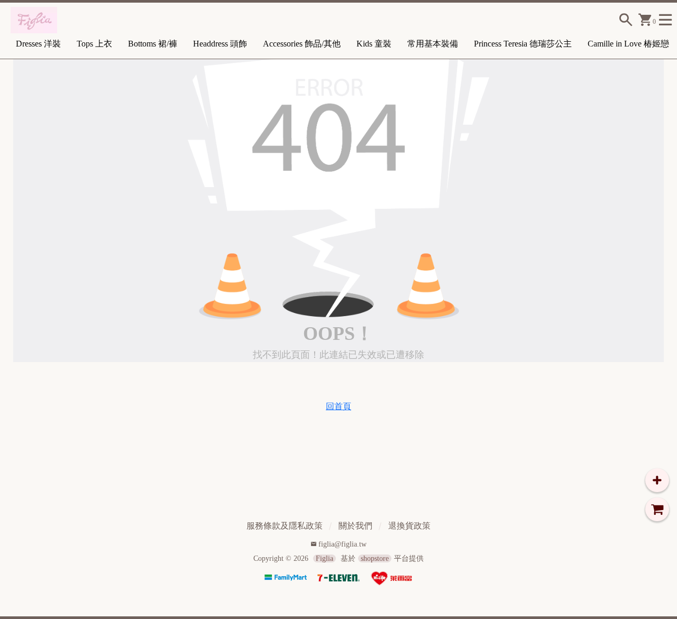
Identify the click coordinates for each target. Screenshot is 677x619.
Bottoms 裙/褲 (152, 43)
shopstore (375, 558)
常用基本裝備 (432, 43)
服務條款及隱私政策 (284, 525)
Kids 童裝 (373, 43)
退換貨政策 (409, 525)
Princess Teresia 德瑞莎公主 (523, 43)
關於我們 (355, 525)
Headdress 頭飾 (220, 43)
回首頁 (338, 406)
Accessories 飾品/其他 (302, 43)
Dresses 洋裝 (38, 43)
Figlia (324, 558)
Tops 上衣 (94, 43)
